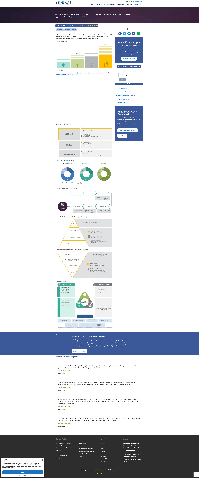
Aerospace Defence (84, 446)
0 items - (128, 1)
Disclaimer (103, 464)
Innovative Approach (123, 99)
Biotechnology (82, 443)
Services (103, 448)
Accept (22, 472)
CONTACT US (137, 4)
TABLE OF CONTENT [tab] (70, 30)
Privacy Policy (104, 458)
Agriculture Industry (84, 453)
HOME (92, 4)
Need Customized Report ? (128, 130)
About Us (103, 443)
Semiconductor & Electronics (64, 448)
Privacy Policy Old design (23, 475)
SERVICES (129, 4)
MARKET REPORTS (109, 4)
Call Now (122, 136)
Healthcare (59, 450)
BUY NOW (122, 80)
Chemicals (59, 453)
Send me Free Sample (129, 58)
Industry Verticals (105, 446)
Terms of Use (104, 461)
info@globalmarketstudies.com (131, 454)
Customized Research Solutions (126, 95)
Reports (103, 451)
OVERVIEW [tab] (60, 30)
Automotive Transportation (86, 448)
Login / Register (137, 1)
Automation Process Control (86, 451)
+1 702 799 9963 (130, 450)
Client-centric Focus (122, 102)
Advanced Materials (61, 455)
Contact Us (103, 456)
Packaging (81, 456)
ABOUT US (99, 4)
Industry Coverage (122, 88)
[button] (42, 460)
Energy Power (60, 458)
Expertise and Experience (124, 91)
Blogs (102, 453)
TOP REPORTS (120, 4)
